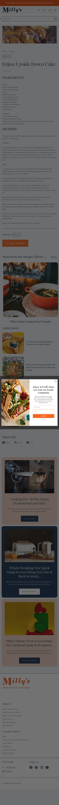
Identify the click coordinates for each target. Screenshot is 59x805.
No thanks (43, 419)
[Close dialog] (55, 381)
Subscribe (43, 416)
